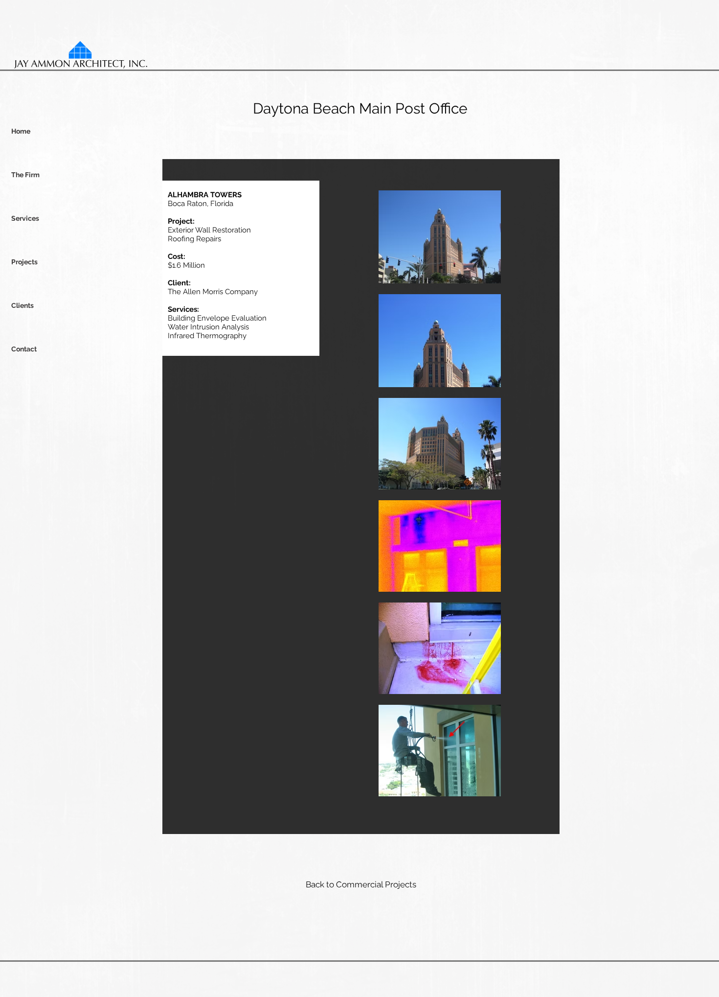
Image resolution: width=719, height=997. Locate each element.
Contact (24, 349)
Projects (24, 262)
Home (20, 131)
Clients (22, 305)
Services (25, 218)
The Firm (25, 175)
